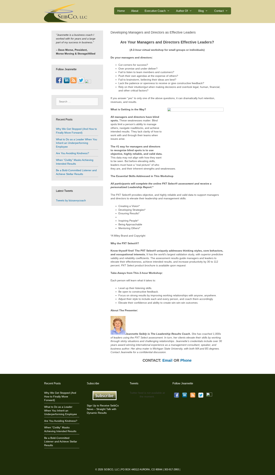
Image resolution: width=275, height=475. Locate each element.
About (134, 10)
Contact (219, 10)
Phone (186, 360)
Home (121, 10)
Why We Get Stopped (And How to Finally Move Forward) (60, 396)
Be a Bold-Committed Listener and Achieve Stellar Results (60, 441)
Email (167, 360)
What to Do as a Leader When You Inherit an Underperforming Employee (76, 143)
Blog (201, 10)
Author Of (182, 10)
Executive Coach (155, 10)
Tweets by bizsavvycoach (71, 200)
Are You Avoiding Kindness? (72, 153)
